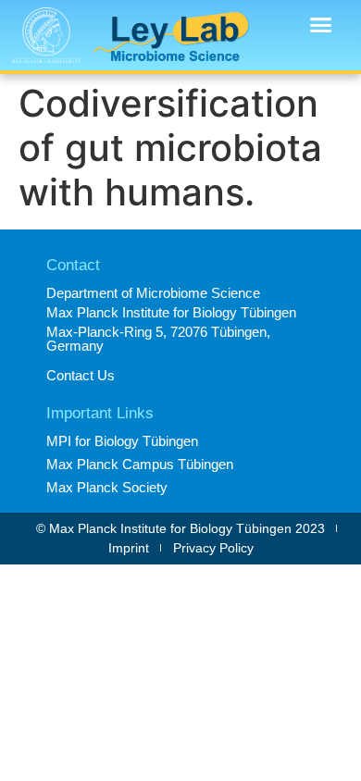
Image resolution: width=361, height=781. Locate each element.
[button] (321, 25)
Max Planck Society (107, 487)
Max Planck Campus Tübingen (139, 464)
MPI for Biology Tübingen (122, 441)
